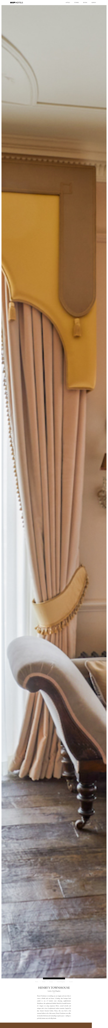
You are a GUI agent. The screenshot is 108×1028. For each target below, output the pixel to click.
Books (85, 2)
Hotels (68, 2)
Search (94, 2)
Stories (76, 2)
